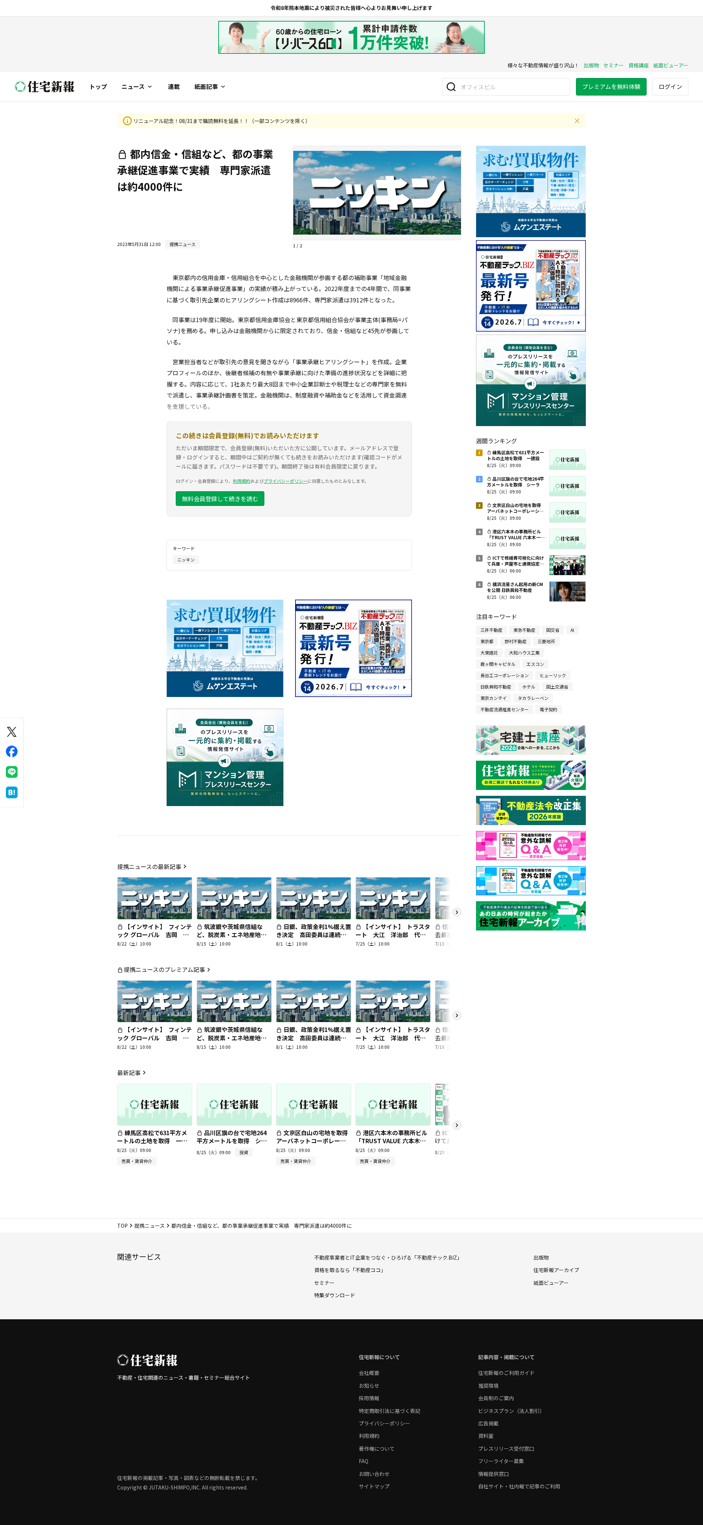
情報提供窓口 (493, 1473)
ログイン (670, 86)
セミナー (613, 65)
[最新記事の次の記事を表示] (457, 1125)
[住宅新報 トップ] (45, 86)
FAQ (363, 1461)
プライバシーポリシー (286, 481)
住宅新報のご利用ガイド (506, 1372)
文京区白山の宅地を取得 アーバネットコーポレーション (315, 1140)
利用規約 (241, 481)
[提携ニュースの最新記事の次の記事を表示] (457, 912)
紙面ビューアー (670, 65)
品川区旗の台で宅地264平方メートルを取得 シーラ (232, 1140)
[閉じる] (577, 121)
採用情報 (369, 1398)
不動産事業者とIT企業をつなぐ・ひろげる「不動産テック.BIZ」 (388, 1257)
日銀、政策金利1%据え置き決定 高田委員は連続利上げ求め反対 (313, 934)
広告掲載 (488, 1423)
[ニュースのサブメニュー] (149, 86)
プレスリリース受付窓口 (506, 1448)
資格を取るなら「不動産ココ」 (350, 1270)
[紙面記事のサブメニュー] (223, 86)
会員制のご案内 (496, 1398)
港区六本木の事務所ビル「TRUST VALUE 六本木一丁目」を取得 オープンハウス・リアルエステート (391, 1145)
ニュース (133, 86)
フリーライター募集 (501, 1461)
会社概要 (369, 1372)
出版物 (591, 65)
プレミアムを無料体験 (611, 86)
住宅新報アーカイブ (556, 1270)
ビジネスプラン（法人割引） (511, 1410)
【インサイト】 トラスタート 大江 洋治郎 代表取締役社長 (393, 934)
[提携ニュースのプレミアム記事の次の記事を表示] (457, 1015)
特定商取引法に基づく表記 (389, 1410)
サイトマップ (374, 1486)
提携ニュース (149, 1225)
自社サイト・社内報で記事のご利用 (519, 1486)
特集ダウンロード (334, 1295)
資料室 (486, 1435)
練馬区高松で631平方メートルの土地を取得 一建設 (152, 1140)
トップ (98, 86)
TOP (122, 1225)
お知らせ (369, 1385)
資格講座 (638, 65)
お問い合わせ (374, 1473)
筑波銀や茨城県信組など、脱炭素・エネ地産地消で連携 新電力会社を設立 (232, 934)
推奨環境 (488, 1385)
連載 (174, 86)
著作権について (377, 1448)
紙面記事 (206, 86)
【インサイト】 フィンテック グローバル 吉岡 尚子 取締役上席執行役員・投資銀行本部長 (154, 938)
